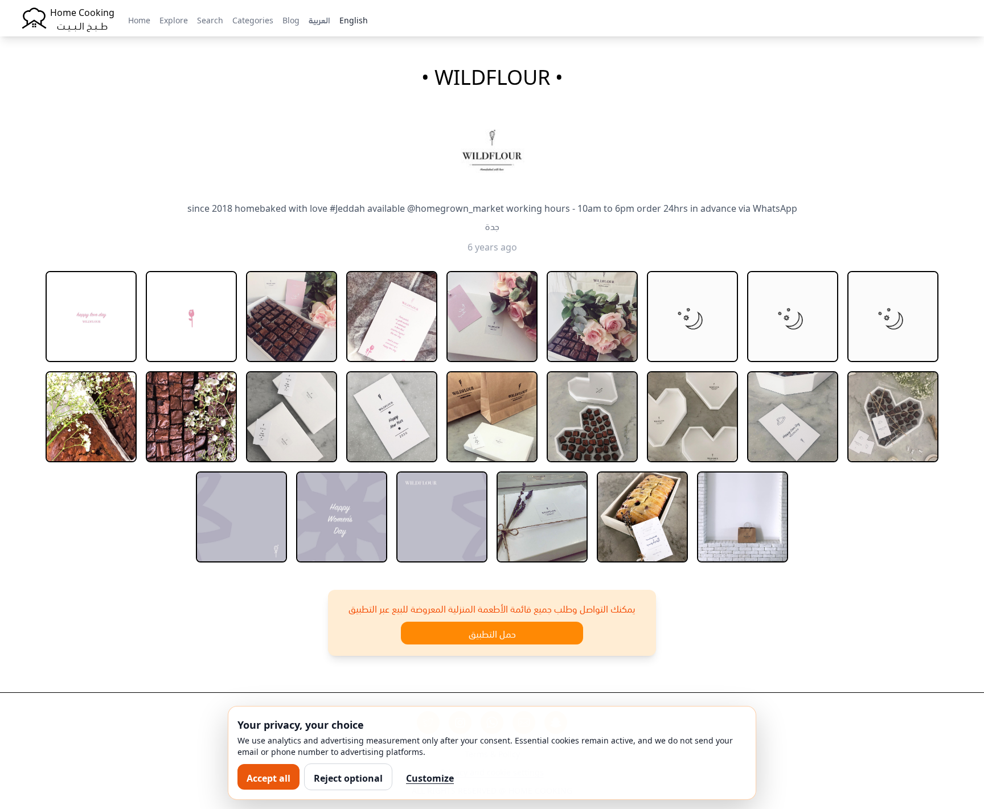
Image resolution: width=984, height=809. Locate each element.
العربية (319, 19)
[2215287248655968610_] (291, 416)
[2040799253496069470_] (892, 316)
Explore (173, 19)
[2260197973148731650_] (341, 516)
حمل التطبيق (492, 633)
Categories (252, 19)
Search (210, 19)
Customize (430, 777)
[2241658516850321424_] (592, 416)
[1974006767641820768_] (191, 316)
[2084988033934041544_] (91, 416)
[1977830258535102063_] (592, 316)
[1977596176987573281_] (291, 316)
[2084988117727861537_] (191, 416)
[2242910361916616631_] (892, 416)
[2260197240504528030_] (241, 516)
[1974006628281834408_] (91, 316)
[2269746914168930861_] (542, 516)
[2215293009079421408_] (492, 416)
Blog (291, 19)
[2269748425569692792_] (642, 516)
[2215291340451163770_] (391, 416)
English (353, 19)
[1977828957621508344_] (492, 316)
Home (139, 19)
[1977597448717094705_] (391, 316)
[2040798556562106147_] (692, 316)
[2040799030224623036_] (792, 316)
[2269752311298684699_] (742, 516)
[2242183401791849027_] (792, 416)
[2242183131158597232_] (692, 416)
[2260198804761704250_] (441, 516)
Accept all (268, 777)
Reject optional (348, 777)
